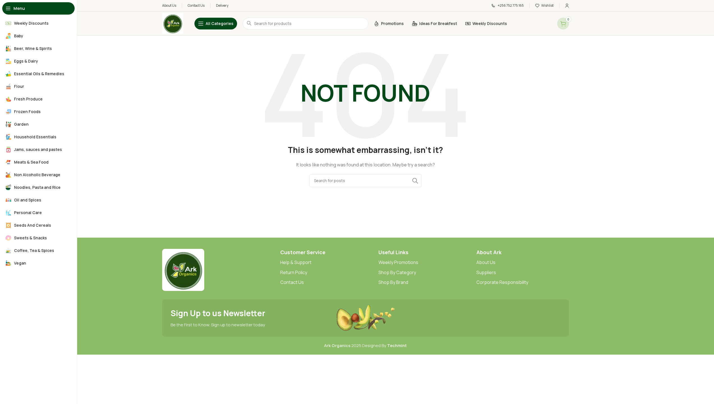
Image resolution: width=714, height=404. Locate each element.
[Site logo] (172, 23)
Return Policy (293, 272)
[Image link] (183, 269)
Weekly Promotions (398, 262)
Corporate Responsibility (502, 282)
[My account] (567, 5)
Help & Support (295, 262)
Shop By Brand (393, 282)
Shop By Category (397, 272)
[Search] (415, 180)
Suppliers (486, 272)
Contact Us (292, 282)
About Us (485, 262)
